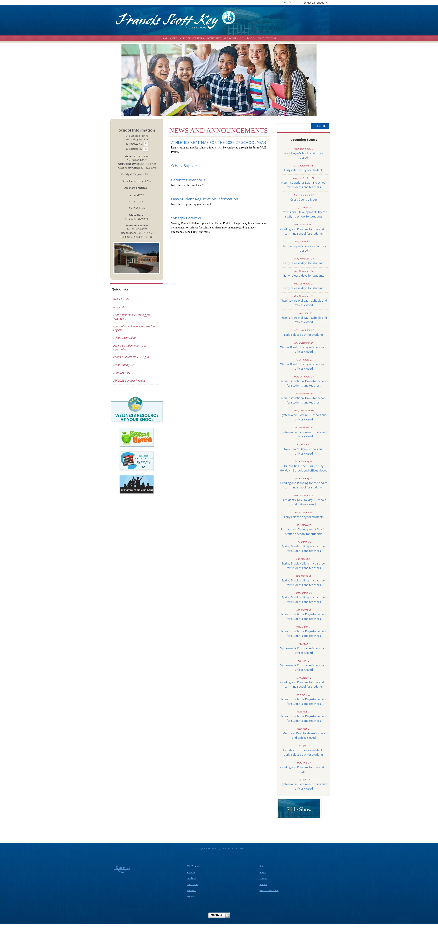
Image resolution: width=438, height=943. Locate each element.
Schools (191, 896)
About (173, 38)
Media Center (231, 38)
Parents (251, 38)
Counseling (198, 38)
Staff (261, 38)
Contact (264, 878)
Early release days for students (303, 263)
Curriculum (192, 884)
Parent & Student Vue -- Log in (131, 357)
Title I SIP (271, 38)
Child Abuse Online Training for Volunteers (131, 316)
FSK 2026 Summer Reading (129, 380)
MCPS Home (193, 866)
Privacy (263, 884)
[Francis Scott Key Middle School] (219, 19)
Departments (214, 38)
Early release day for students (304, 170)
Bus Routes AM (134, 143)
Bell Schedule (121, 299)
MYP (242, 38)
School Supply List (123, 365)
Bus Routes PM (134, 148)
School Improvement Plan (137, 181)
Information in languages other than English (134, 328)
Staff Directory (121, 373)
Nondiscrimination (269, 890)
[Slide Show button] (299, 808)
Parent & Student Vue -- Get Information (129, 347)
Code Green (290, 2)
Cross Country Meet (303, 199)
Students (191, 878)
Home (165, 38)
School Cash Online (124, 338)
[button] (136, 80)
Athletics (184, 38)
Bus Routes (119, 307)
